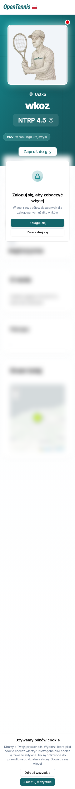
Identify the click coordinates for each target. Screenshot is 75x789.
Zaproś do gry (38, 151)
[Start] (20, 7)
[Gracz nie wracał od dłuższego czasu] (67, 22)
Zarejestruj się (37, 232)
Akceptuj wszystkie (38, 782)
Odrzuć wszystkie (37, 772)
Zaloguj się (38, 223)
